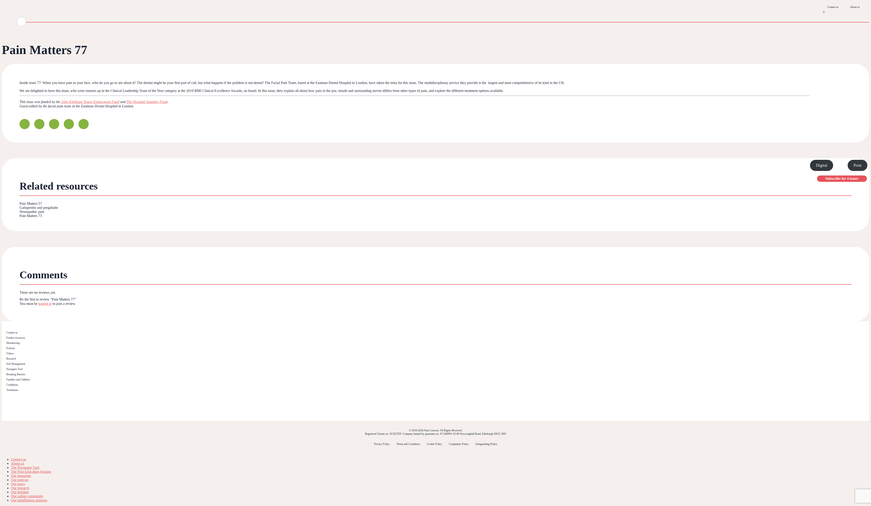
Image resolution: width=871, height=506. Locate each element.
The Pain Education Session (31, 472)
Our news (18, 484)
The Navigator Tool (25, 467)
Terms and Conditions (408, 444)
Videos (10, 353)
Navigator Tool (14, 369)
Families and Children (18, 379)
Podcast (10, 348)
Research (11, 358)
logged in (45, 304)
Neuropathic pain (32, 212)
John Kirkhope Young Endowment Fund (89, 102)
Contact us (833, 7)
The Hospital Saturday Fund (147, 102)
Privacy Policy (382, 444)
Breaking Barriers (15, 374)
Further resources (15, 337)
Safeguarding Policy (486, 444)
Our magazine (21, 476)
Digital (821, 165)
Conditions (12, 384)
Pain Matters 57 (31, 203)
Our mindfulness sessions (29, 500)
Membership (13, 343)
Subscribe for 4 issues (841, 178)
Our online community (27, 496)
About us (855, 7)
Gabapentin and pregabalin (39, 208)
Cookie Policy (434, 444)
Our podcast (19, 480)
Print (857, 165)
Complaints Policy (459, 444)
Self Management (15, 363)
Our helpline (20, 492)
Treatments (12, 390)
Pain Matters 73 (31, 216)
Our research (20, 488)
